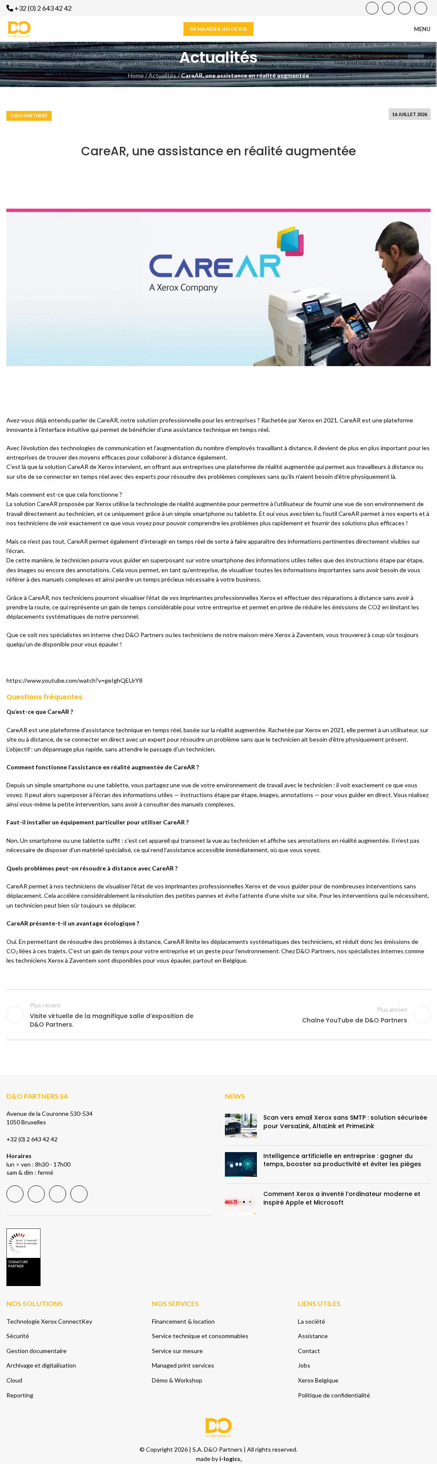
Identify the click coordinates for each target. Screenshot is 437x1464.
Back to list (218, 1014)
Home (136, 75)
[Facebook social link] (372, 8)
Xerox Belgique (318, 1380)
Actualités (162, 75)
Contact (309, 1350)
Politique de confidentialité (334, 1395)
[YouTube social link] (388, 8)
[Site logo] (19, 28)
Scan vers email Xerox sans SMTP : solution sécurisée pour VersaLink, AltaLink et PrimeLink (345, 1122)
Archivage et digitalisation (41, 1365)
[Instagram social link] (420, 8)
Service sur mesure (177, 1350)
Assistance (313, 1335)
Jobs (304, 1365)
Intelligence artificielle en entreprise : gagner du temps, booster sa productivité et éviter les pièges (342, 1160)
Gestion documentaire (36, 1350)
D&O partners (29, 115)
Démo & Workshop (177, 1380)
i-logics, (230, 1459)
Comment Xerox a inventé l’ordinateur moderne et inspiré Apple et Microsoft (341, 1198)
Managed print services (183, 1365)
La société (311, 1321)
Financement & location (183, 1321)
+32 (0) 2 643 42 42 (32, 1139)
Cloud (14, 1380)
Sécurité (17, 1335)
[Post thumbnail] (241, 1126)
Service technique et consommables (200, 1335)
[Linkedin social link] (404, 8)
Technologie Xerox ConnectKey (49, 1321)
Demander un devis (218, 29)
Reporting (19, 1395)
